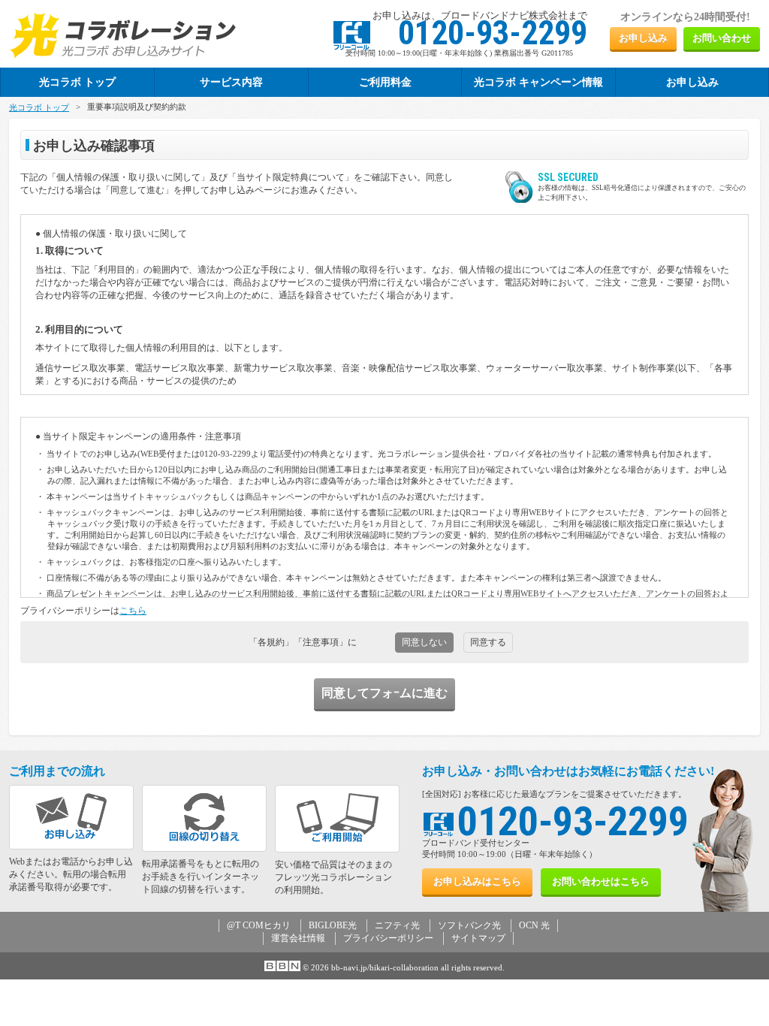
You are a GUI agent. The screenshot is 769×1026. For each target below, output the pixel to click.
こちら (132, 610)
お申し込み (643, 38)
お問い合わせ (721, 38)
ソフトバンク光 (469, 925)
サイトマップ (478, 938)
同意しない (424, 642)
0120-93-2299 (573, 821)
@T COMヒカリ (259, 925)
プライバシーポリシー (388, 938)
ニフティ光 (397, 925)
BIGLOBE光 (333, 925)
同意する (488, 642)
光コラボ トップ (39, 107)
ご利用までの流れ (57, 771)
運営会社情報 (298, 938)
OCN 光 (534, 925)
